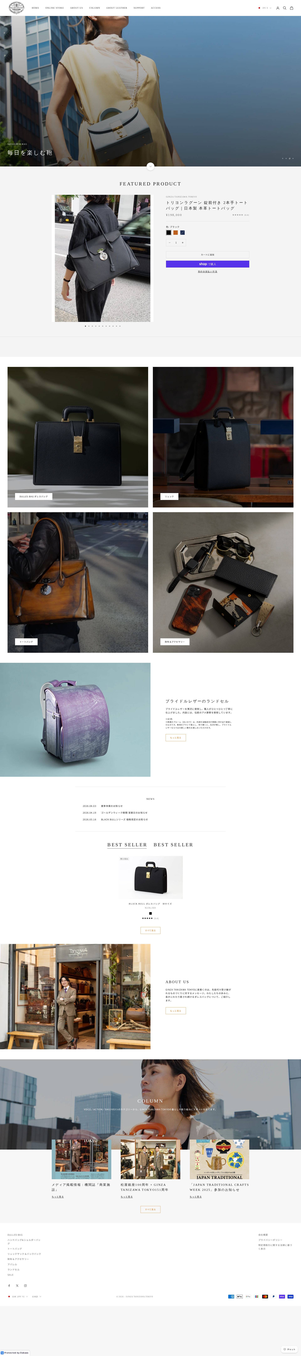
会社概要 (263, 1284)
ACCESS (156, 8)
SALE (11, 1324)
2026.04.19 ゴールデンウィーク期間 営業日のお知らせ (115, 862)
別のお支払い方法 (207, 321)
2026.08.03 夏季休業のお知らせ (103, 855)
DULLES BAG (15, 1284)
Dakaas (24, 1352)
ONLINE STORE (54, 8)
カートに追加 (207, 304)
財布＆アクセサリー (175, 691)
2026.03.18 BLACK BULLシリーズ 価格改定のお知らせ (115, 869)
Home (35, 8)
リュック (169, 546)
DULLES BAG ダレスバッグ (34, 546)
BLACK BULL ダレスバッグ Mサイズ (150, 954)
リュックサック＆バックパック (24, 1304)
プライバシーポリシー (270, 1290)
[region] (150, 116)
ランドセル (14, 1319)
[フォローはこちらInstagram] (25, 1335)
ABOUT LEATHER (116, 8)
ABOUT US (76, 8)
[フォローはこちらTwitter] (17, 1335)
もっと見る (175, 787)
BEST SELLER (127, 895)
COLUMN (94, 8)
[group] (150, 116)
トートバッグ (26, 691)
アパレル (12, 1314)
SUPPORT (139, 8)
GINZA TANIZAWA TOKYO (181, 247)
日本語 (35, 1347)
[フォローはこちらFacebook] (9, 1335)
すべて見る (150, 980)
